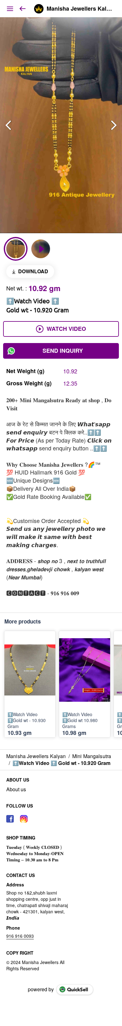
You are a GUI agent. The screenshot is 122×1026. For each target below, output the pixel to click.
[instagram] (24, 819)
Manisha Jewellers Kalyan (80, 9)
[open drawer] (10, 8)
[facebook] (10, 819)
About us (16, 789)
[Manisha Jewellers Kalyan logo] (38, 8)
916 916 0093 (20, 936)
